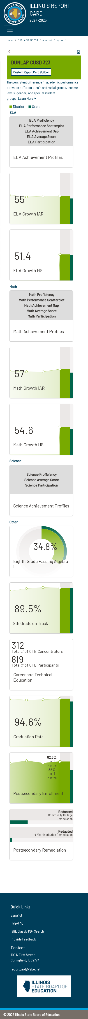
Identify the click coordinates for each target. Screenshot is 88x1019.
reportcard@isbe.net (25, 969)
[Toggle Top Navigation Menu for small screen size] (10, 29)
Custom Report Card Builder (31, 72)
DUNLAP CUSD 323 (28, 40)
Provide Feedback (23, 939)
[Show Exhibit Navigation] (9, 51)
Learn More (26, 98)
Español (16, 915)
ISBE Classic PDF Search (27, 931)
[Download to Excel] (78, 52)
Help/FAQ (17, 923)
